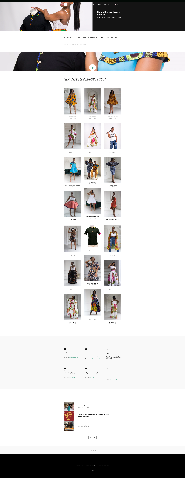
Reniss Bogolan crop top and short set (72, 253)
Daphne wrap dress (72, 116)
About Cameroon (105, 465)
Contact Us (99, 4)
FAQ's (82, 465)
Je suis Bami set (92, 182)
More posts (92, 437)
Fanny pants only (112, 322)
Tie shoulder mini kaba (113, 379)
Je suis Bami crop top (113, 185)
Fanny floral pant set (92, 116)
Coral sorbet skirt (72, 219)
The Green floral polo (93, 249)
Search (104, 4)
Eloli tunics (92, 377)
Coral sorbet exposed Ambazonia (112, 219)
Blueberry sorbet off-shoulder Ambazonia (72, 185)
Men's (112, 4)
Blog (108, 4)
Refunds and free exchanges (90, 465)
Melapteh (92, 461)
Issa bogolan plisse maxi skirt (72, 288)
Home (89, 4)
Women (93, 4)
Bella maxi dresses (72, 377)
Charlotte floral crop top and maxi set (113, 288)
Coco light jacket (112, 253)
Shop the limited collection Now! (105, 21)
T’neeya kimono (92, 317)
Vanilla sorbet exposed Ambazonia (92, 216)
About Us (78, 465)
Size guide (99, 465)
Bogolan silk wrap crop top (92, 283)
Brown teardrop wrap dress (112, 116)
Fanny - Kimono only (72, 322)
